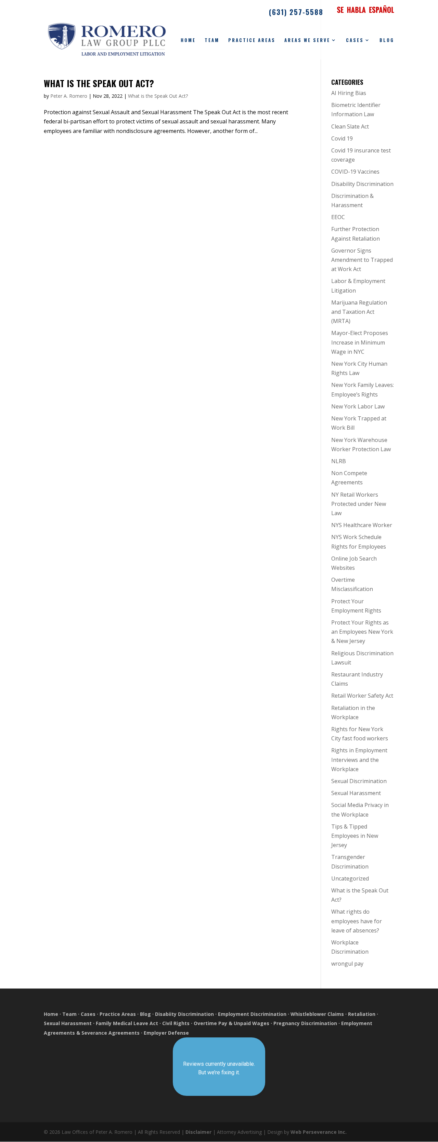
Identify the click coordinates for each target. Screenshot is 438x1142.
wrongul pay (347, 963)
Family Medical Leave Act (127, 1023)
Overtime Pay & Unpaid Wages (231, 1023)
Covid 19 (342, 138)
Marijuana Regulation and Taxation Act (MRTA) (359, 312)
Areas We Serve (307, 40)
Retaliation (361, 1014)
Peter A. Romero (68, 96)
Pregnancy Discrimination (305, 1023)
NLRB (338, 461)
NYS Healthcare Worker (361, 525)
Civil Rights (176, 1023)
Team (212, 40)
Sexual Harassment (356, 793)
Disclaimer (198, 1132)
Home (188, 40)
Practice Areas (251, 40)
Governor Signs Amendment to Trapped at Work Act (362, 260)
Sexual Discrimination (359, 781)
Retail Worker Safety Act (362, 695)
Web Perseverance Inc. (319, 1132)
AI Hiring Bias (348, 93)
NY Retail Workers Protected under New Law (358, 504)
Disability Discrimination (362, 184)
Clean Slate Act (350, 126)
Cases (355, 40)
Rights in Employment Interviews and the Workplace (359, 759)
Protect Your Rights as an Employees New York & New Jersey (362, 632)
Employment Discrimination (252, 1014)
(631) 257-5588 (296, 13)
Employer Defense (166, 1033)
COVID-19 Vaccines (355, 171)
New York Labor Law (358, 406)
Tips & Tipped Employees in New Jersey (354, 836)
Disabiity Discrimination (184, 1014)
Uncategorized (350, 878)
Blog (386, 40)
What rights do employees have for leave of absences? (356, 921)
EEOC (338, 217)
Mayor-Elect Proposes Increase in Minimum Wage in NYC (359, 342)
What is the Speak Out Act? (99, 83)
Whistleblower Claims (317, 1014)
